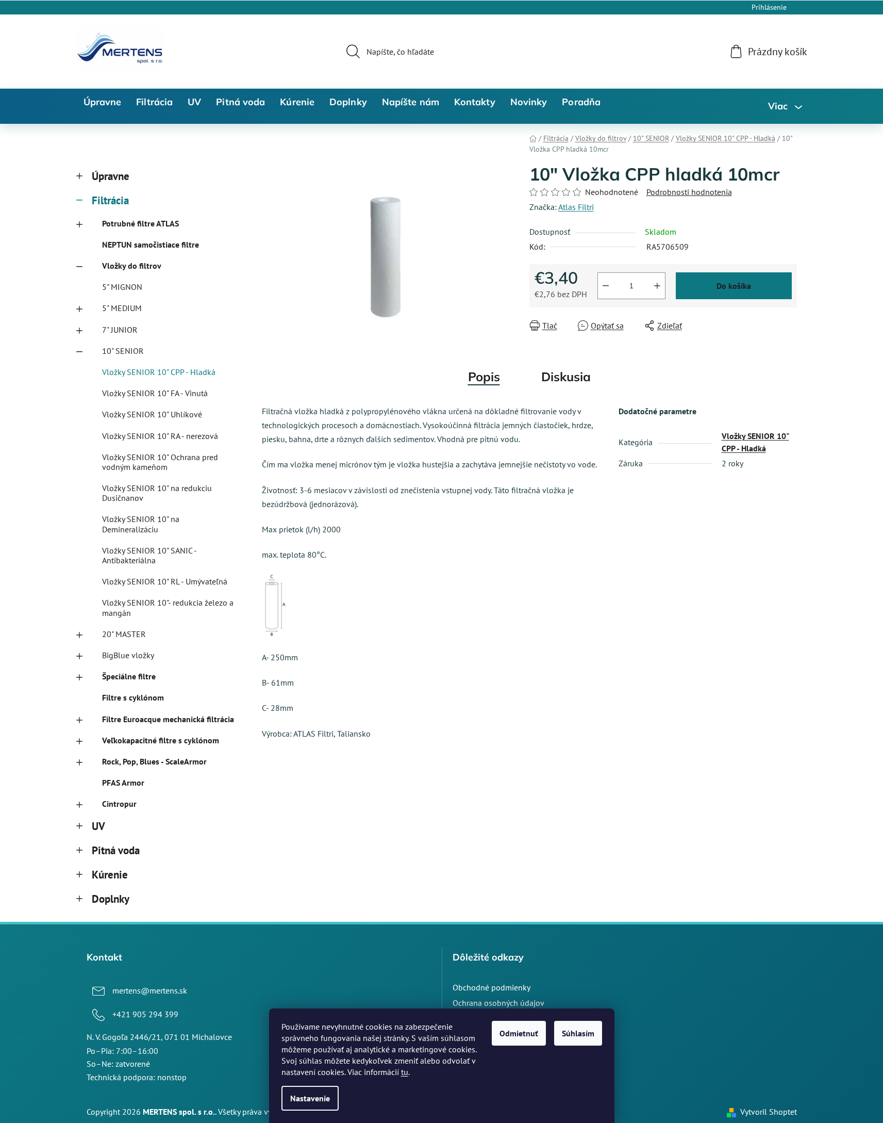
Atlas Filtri (576, 207)
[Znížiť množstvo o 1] (605, 286)
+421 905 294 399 (145, 1014)
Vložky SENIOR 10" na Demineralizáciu (140, 524)
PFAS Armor (123, 782)
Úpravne (110, 176)
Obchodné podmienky (491, 987)
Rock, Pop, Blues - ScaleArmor (154, 761)
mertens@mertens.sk (149, 990)
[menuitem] (102, 102)
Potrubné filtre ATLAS (140, 223)
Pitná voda (116, 850)
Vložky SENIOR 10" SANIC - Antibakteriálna (149, 555)
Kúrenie (110, 875)
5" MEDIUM (122, 308)
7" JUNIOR (120, 329)
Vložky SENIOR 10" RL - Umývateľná (164, 581)
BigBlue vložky (128, 655)
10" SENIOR (123, 351)
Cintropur (119, 804)
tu (404, 1072)
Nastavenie (310, 1098)
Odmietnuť (518, 1033)
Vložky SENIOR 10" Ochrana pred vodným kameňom (160, 462)
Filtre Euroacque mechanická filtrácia (168, 719)
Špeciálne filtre (129, 676)
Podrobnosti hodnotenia (689, 192)
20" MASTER (124, 634)
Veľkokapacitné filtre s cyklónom (160, 740)
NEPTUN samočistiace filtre (150, 244)
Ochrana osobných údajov (498, 1003)
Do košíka (734, 286)
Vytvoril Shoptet (768, 1111)
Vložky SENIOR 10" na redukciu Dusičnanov (157, 493)
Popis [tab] (484, 376)
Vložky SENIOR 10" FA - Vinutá (155, 393)
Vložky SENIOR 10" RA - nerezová (160, 436)
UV (98, 826)
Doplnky (110, 899)
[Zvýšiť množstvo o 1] (657, 286)
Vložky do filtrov (131, 266)
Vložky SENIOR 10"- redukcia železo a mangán (168, 607)
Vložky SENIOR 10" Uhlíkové (152, 414)
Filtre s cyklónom (133, 697)
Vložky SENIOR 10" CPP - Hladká (158, 372)
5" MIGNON (122, 287)
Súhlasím (578, 1033)
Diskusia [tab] (566, 376)
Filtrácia (110, 200)
